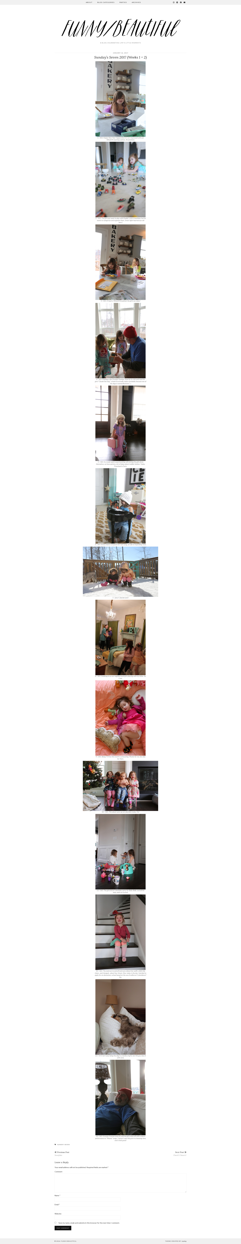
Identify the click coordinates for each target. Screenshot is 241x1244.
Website (58, 1214)
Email (57, 1204)
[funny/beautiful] (120, 24)
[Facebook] (181, 2)
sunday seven (63, 1144)
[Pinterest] (177, 2)
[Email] (185, 2)
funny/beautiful (69, 1241)
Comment (58, 1172)
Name (57, 1195)
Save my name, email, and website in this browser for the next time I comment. (89, 1223)
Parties (123, 2)
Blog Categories (105, 2)
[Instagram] (174, 2)
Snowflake (62, 1153)
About (89, 2)
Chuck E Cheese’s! (179, 1153)
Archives (136, 2)
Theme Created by (175, 1241)
